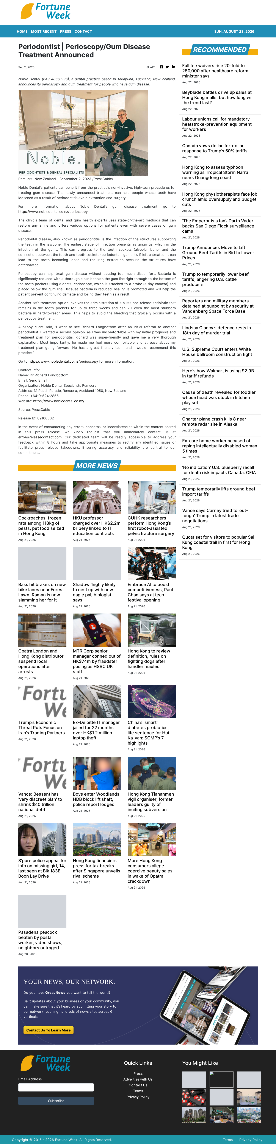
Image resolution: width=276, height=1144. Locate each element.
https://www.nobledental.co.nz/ (58, 401)
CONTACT (83, 31)
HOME (22, 31)
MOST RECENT (44, 31)
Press (138, 1073)
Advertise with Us (138, 1079)
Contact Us (138, 1085)
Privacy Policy (138, 1097)
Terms (138, 1091)
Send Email (38, 380)
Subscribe (56, 1101)
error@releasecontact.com (40, 437)
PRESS (65, 31)
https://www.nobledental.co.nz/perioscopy (53, 211)
